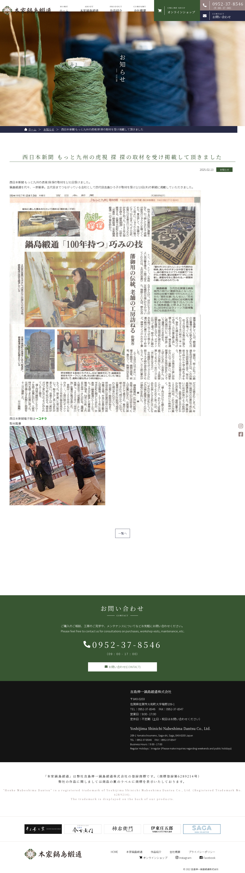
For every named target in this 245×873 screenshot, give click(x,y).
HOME (114, 852)
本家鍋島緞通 (89, 9)
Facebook (209, 858)
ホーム (64, 9)
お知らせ (48, 129)
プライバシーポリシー (202, 852)
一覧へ (122, 533)
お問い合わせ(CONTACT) (124, 667)
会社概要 (140, 9)
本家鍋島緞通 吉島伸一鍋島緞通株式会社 (27, 10)
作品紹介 (116, 9)
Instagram (185, 858)
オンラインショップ (155, 858)
